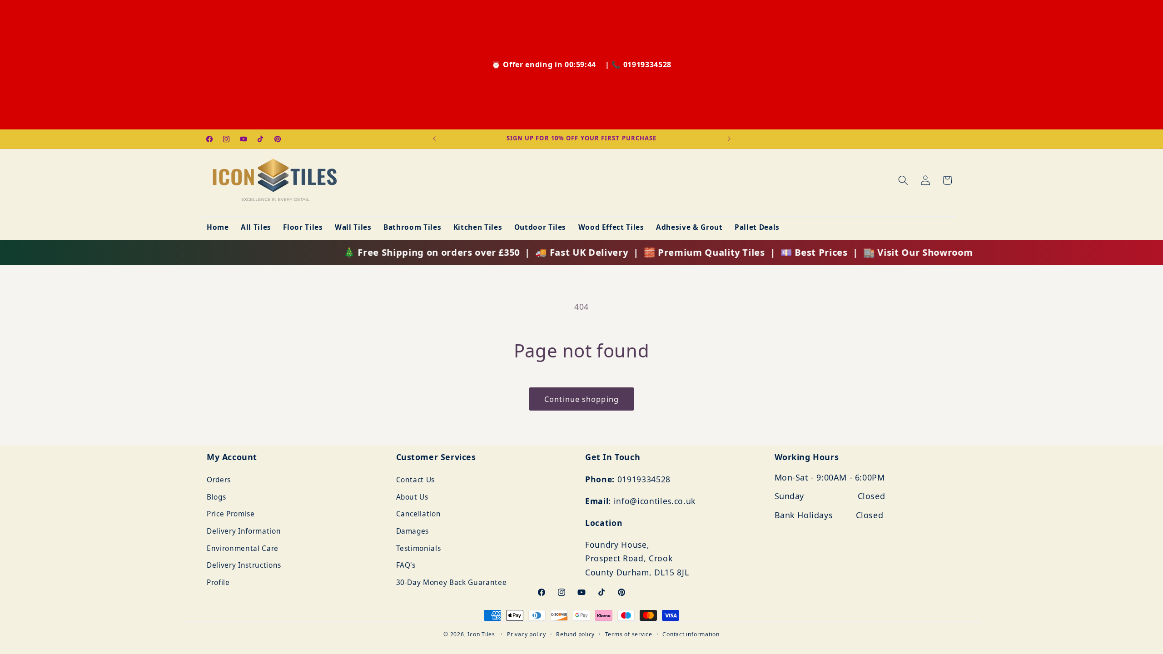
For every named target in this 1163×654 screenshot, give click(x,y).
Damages (412, 531)
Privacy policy (526, 634)
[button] (903, 180)
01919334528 (647, 64)
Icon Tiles (481, 634)
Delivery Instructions (244, 565)
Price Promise (231, 514)
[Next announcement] (729, 139)
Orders (219, 480)
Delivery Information (244, 531)
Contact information (691, 634)
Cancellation (418, 514)
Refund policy (575, 634)
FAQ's (406, 565)
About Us (412, 497)
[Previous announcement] (434, 139)
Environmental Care (242, 548)
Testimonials (418, 548)
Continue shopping (581, 399)
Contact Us (415, 480)
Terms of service (628, 634)
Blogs (216, 497)
